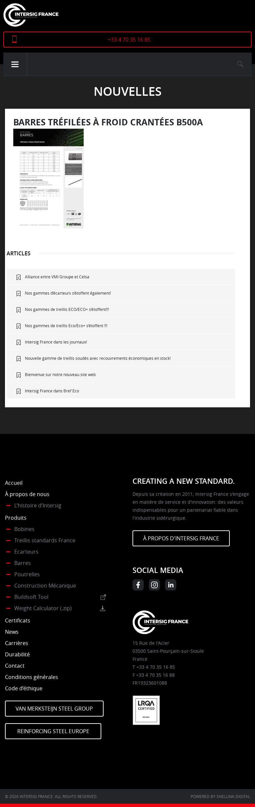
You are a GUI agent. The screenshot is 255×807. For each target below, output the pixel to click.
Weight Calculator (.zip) (43, 608)
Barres (22, 563)
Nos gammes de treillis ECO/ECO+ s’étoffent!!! (67, 309)
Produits (16, 517)
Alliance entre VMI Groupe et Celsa (57, 276)
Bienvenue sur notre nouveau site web (60, 374)
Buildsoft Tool (31, 597)
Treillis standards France (44, 540)
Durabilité (17, 654)
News (12, 631)
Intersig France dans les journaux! (56, 341)
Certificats (17, 620)
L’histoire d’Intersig (37, 505)
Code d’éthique (23, 688)
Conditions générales (31, 677)
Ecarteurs (26, 551)
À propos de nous (27, 494)
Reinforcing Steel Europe (53, 731)
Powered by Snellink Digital (220, 796)
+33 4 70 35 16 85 (129, 39)
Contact (15, 665)
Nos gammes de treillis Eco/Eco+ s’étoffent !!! (66, 325)
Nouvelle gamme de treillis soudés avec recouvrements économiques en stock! (98, 358)
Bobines (24, 529)
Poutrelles (27, 574)
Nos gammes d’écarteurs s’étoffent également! (68, 293)
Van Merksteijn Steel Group (54, 708)
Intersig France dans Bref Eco (52, 390)
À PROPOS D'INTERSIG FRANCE (181, 538)
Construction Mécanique (45, 585)
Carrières (16, 643)
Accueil (14, 482)
